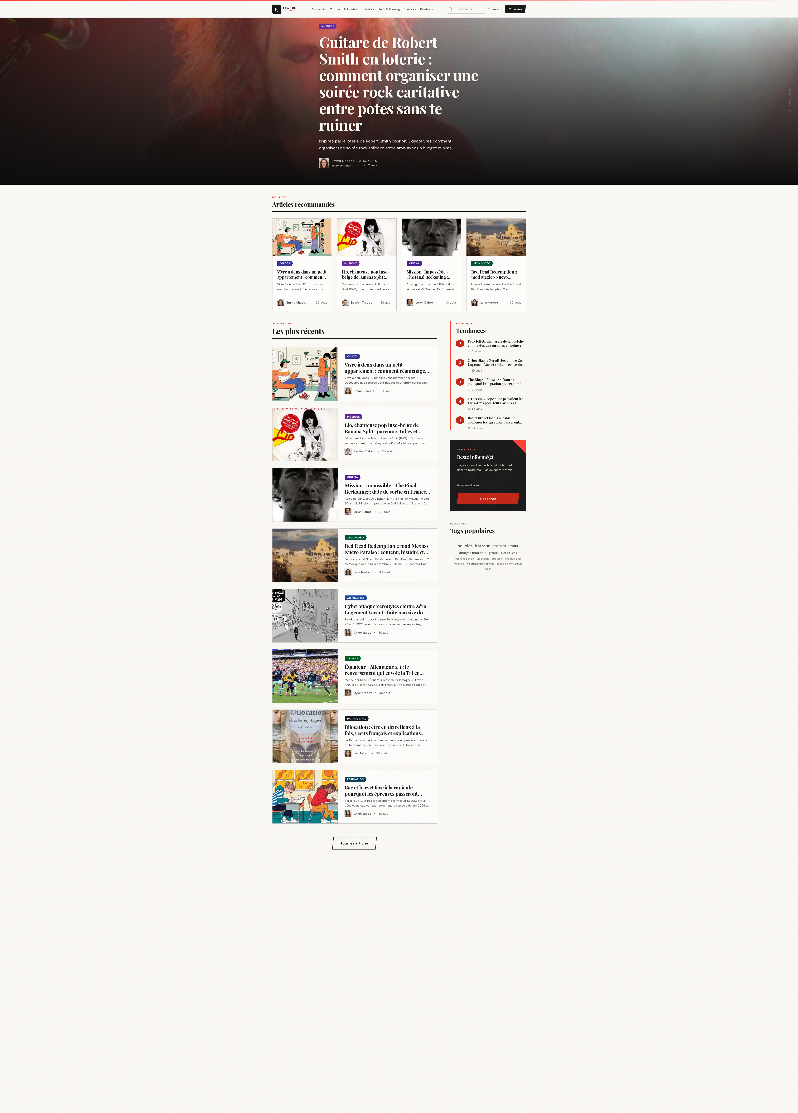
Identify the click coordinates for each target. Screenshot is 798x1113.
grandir (493, 553)
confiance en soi (464, 558)
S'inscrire (515, 9)
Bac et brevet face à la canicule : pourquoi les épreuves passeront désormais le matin (493, 420)
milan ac (459, 563)
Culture (335, 9)
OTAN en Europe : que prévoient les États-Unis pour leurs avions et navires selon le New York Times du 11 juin (496, 401)
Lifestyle (368, 9)
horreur (482, 545)
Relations (426, 9)
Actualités (318, 9)
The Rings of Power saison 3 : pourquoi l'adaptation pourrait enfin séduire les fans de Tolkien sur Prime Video (495, 382)
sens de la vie (509, 553)
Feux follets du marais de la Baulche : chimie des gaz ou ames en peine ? (497, 343)
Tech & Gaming (389, 9)
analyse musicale (472, 553)
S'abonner (488, 499)
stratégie (497, 558)
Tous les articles (354, 843)
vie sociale (483, 558)
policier (465, 545)
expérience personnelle (480, 563)
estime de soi (513, 558)
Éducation (351, 9)
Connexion (495, 9)
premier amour (505, 545)
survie (518, 563)
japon (488, 568)
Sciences (410, 9)
